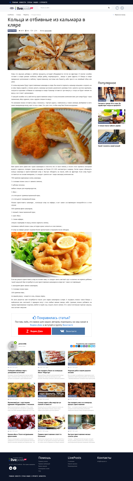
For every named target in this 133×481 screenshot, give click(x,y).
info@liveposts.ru (102, 461)
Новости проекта (72, 464)
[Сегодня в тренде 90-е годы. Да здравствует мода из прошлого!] (111, 94)
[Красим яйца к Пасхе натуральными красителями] (21, 422)
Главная (15, 2)
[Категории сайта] (12, 8)
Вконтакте (68, 324)
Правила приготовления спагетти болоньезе (49, 435)
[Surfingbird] (81, 346)
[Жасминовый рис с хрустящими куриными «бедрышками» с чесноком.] (21, 390)
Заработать (42, 476)
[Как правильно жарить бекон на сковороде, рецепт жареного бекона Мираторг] (51, 358)
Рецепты (26, 15)
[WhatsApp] (89, 346)
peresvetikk (48, 31)
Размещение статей (43, 468)
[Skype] (92, 346)
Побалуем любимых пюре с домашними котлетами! (17, 372)
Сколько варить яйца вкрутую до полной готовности (49, 403)
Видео (35, 2)
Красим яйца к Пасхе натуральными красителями (20, 435)
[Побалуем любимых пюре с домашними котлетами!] (21, 358)
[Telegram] (94, 346)
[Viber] (87, 346)
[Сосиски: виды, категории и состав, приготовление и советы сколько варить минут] (81, 422)
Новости (22, 2)
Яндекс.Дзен (36, 324)
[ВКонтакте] (71, 346)
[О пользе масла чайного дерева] (111, 116)
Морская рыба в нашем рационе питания (79, 372)
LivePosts (11, 15)
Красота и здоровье (104, 122)
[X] (79, 346)
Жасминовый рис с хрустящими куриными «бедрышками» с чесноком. (21, 403)
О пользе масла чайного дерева (109, 126)
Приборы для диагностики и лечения (108, 143)
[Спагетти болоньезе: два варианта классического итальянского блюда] (51, 422)
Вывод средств (42, 466)
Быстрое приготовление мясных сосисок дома (79, 435)
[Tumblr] (84, 346)
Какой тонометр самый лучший (109, 146)
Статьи (29, 2)
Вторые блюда (12, 30)
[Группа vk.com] (117, 8)
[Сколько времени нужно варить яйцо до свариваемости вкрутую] (51, 390)
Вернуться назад (120, 15)
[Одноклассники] (74, 346)
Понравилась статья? (53, 317)
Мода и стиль (102, 100)
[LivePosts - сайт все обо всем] (24, 8)
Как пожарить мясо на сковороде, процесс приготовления (80, 403)
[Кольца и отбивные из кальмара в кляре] (51, 52)
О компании (71, 461)
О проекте (43, 2)
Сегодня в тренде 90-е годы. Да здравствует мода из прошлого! (109, 104)
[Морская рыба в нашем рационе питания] (81, 358)
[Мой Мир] (76, 346)
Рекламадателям (72, 466)
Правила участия (43, 461)
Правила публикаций (44, 464)
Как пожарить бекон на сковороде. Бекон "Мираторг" (50, 372)
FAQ (39, 471)
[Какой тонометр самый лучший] (111, 137)
